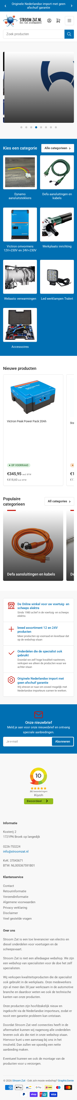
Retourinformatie (14, 891)
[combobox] (38, 34)
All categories (57, 501)
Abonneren (62, 741)
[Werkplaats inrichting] (57, 224)
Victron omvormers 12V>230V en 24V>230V (20, 248)
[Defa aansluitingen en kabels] (57, 172)
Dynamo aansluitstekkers (20, 196)
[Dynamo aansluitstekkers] (20, 172)
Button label (19, 115)
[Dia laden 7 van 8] (50, 127)
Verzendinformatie (15, 897)
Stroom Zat (18, 1080)
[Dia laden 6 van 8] (46, 127)
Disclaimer (10, 913)
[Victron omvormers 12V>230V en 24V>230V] (20, 224)
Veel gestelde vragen (17, 918)
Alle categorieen (56, 148)
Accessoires (20, 347)
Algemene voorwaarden (19, 902)
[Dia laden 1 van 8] (21, 127)
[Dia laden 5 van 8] (41, 127)
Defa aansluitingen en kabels (57, 196)
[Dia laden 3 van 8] (31, 127)
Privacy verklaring (15, 908)
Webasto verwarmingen (20, 299)
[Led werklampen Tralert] (57, 277)
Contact (8, 886)
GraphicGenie (66, 1080)
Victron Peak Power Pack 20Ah (26, 421)
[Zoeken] (69, 34)
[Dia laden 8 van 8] (55, 127)
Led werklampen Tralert (57, 299)
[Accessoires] (20, 325)
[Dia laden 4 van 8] (36, 127)
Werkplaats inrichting (57, 246)
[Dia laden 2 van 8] (26, 127)
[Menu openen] (69, 20)
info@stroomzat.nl (16, 851)
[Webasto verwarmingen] (20, 277)
